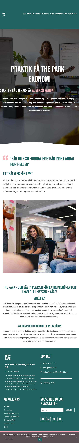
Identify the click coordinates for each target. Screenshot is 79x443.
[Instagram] (48, 419)
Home (24, 14)
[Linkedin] (54, 419)
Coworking (38, 14)
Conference (45, 14)
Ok (40, 440)
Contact (70, 14)
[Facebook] (43, 419)
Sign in (75, 14)
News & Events (59, 14)
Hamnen (29, 14)
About (65, 14)
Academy (52, 14)
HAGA (33, 14)
